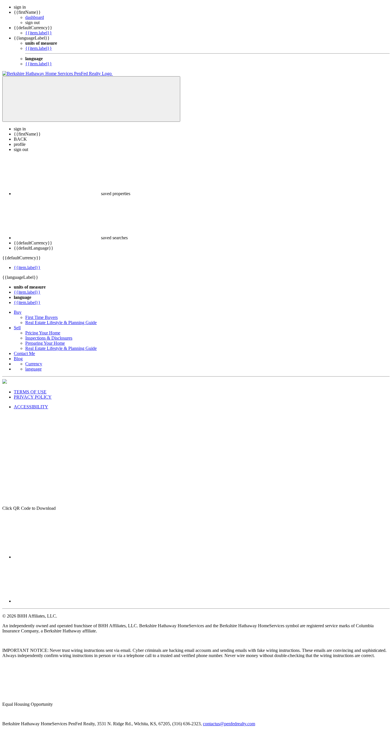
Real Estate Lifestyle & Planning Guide (61, 322)
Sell (17, 327)
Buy (18, 312)
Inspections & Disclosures (48, 338)
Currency (33, 363)
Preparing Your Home (45, 343)
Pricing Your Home (42, 332)
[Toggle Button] (91, 99)
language (33, 369)
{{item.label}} (38, 32)
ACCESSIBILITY (31, 406)
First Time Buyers (41, 317)
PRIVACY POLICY (33, 397)
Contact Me (24, 353)
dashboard (34, 17)
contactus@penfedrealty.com (229, 723)
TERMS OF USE (30, 391)
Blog (18, 358)
